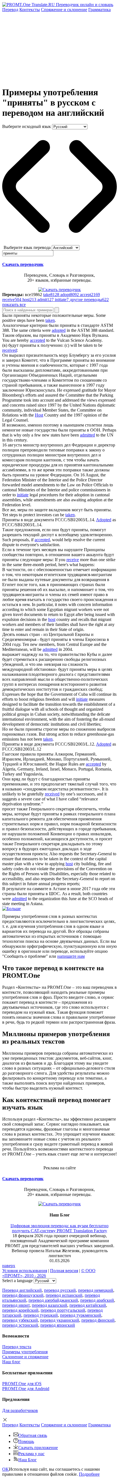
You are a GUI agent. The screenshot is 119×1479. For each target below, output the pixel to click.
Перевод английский (22, 1290)
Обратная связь (32, 1435)
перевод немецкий (95, 1290)
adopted (59, 330)
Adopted (103, 519)
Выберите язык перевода (27, 247)
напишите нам (71, 956)
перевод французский (22, 1295)
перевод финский (98, 1320)
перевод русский (60, 1290)
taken (50, 320)
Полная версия (64, 1270)
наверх (8, 1265)
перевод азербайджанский (53, 1300)
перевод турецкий (41, 1315)
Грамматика (99, 9)
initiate (23, 494)
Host (39, 415)
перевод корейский (20, 1310)
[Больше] (11, 908)
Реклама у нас (31, 1453)
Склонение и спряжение (25, 1356)
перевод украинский (59, 1320)
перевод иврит (16, 1305)
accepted (37, 340)
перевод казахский (49, 1305)
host (51, 619)
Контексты (29, 9)
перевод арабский (97, 1300)
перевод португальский (63, 1310)
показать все (14, 304)
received (9, 350)
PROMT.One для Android (25, 1388)
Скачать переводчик (22, 264)
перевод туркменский (80, 1315)
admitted (87, 435)
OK (5, 1469)
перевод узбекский (20, 1320)
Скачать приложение (38, 1447)
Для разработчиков (20, 1410)
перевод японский (57, 1325)
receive (72, 559)
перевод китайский (87, 1305)
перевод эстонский (20, 1325)
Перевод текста (16, 1346)
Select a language (17, 1280)
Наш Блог (27, 1459)
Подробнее (89, 1474)
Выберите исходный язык (26, 126)
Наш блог (11, 1361)
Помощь (26, 1441)
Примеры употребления (25, 1351)
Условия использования (24, 1270)
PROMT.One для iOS (22, 1383)
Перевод (10, 9)
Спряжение (64, 9)
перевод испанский (64, 1295)
